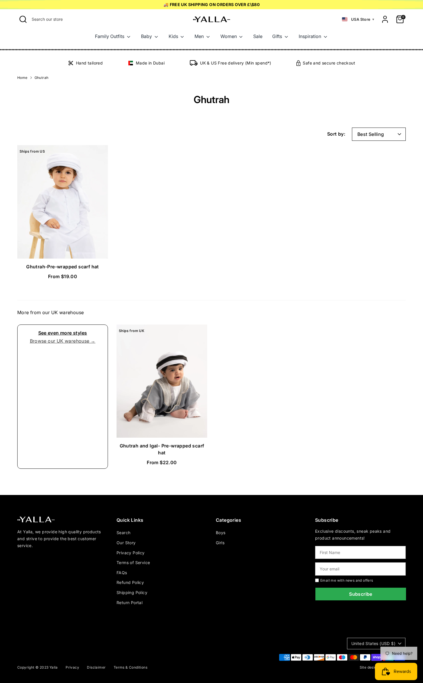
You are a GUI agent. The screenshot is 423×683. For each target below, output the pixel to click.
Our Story (126, 542)
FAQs (122, 572)
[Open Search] (23, 19)
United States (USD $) (373, 643)
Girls (220, 542)
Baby (147, 36)
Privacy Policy (131, 552)
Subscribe (360, 594)
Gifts (277, 36)
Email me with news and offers (346, 580)
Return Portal (129, 602)
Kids (174, 36)
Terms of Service (133, 562)
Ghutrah (42, 77)
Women (229, 36)
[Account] (385, 19)
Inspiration (310, 36)
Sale (257, 36)
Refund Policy (130, 582)
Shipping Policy (132, 592)
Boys (221, 532)
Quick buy (63, 249)
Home (22, 77)
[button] (358, 19)
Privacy (72, 667)
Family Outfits (110, 36)
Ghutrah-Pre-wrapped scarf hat (62, 267)
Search (123, 532)
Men (200, 36)
